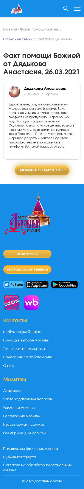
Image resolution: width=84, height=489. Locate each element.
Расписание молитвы (21, 416)
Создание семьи (18, 39)
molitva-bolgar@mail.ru (22, 332)
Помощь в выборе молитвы (26, 340)
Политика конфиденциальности (30, 449)
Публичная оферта (19, 457)
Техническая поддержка (24, 348)
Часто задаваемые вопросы (28, 399)
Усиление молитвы (19, 408)
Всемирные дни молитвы (24, 433)
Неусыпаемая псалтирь (24, 424)
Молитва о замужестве (42, 170)
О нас (8, 365)
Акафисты (12, 391)
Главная (10, 29)
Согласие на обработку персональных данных (37, 467)
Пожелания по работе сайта (28, 357)
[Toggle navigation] (77, 9)
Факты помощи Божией (39, 29)
